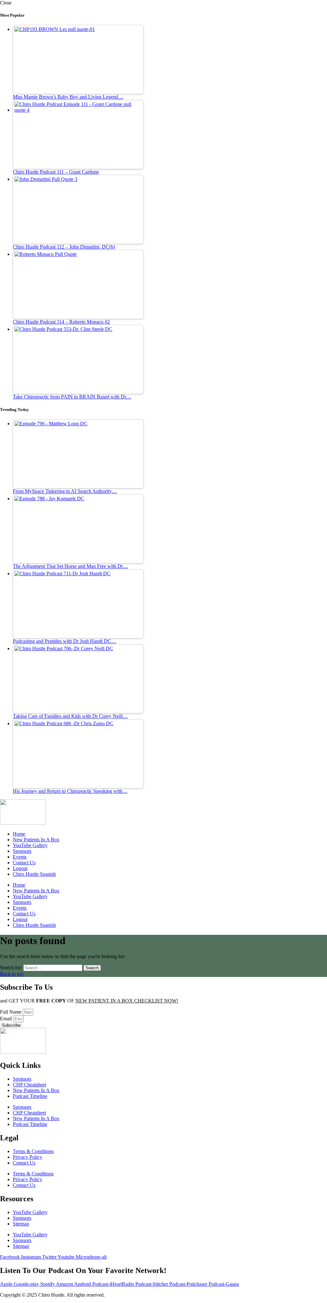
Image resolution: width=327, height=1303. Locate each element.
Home (19, 834)
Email (6, 1018)
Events (20, 857)
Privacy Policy (27, 1157)
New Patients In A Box (36, 839)
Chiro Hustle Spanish (34, 874)
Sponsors (22, 851)
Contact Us (24, 862)
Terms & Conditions (33, 1151)
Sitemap (21, 1223)
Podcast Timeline (30, 1096)
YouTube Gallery (30, 845)
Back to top (11, 974)
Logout (20, 868)
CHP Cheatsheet (29, 1084)
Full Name (11, 1012)
